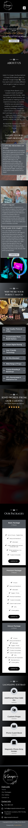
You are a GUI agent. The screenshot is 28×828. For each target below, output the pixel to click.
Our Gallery (5, 795)
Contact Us (5, 797)
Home (4, 789)
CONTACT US (14, 561)
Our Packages (6, 792)
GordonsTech (18, 825)
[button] (24, 7)
